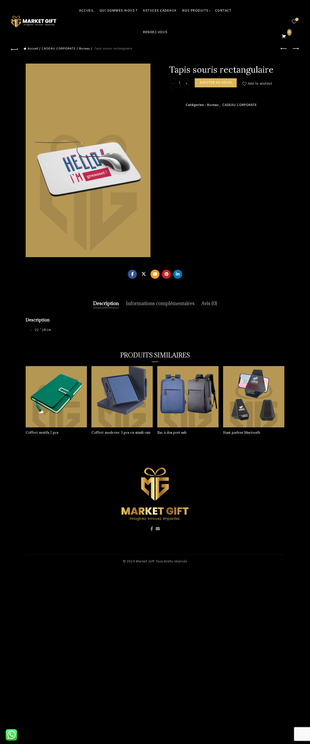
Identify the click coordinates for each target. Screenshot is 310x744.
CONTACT (223, 11)
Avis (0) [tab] (209, 303)
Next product (295, 48)
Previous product (284, 48)
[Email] (155, 274)
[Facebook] (132, 274)
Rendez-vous (155, 32)
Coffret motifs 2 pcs (42, 432)
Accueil (32, 49)
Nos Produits (195, 11)
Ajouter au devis (215, 83)
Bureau (84, 49)
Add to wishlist (260, 84)
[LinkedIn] (177, 274)
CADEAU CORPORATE (59, 49)
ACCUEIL (86, 11)
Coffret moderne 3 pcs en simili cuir (121, 432)
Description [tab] (106, 303)
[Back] (14, 48)
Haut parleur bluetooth (241, 432)
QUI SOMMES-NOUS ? (118, 11)
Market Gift (145, 561)
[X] (143, 274)
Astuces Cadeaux (160, 11)
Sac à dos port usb (172, 432)
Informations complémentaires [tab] (160, 303)
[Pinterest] (166, 274)
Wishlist (297, 19)
